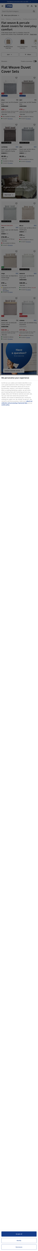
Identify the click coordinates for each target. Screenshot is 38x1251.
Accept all (19, 1234)
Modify (19, 1240)
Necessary (19, 1247)
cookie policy (5, 405)
